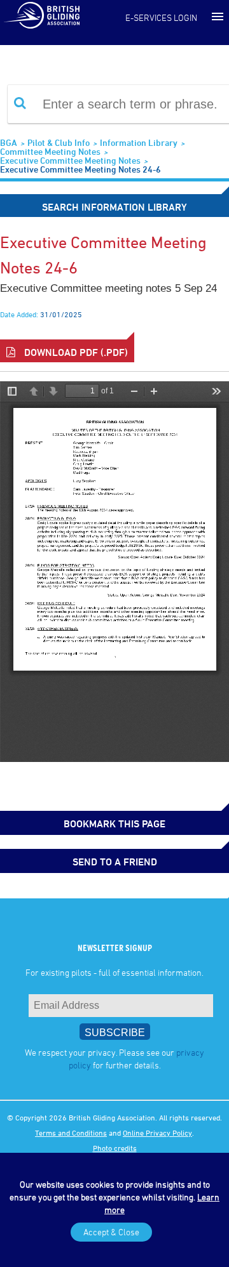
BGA (8, 142)
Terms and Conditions (71, 1132)
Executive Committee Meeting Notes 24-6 (80, 169)
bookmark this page (114, 823)
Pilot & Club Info (58, 142)
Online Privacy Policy (157, 1132)
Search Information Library (114, 207)
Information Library (138, 142)
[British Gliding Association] (41, 14)
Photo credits (115, 1147)
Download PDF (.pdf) (75, 352)
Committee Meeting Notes (50, 151)
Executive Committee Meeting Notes (70, 160)
